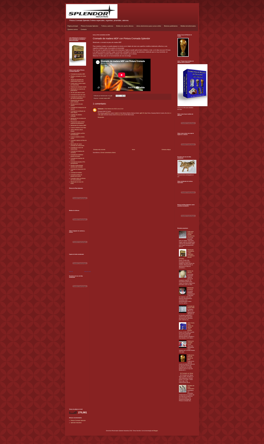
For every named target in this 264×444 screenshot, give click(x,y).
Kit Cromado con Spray (186, 373)
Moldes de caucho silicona (124, 26)
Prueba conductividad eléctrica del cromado (77, 166)
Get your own (87, 271)
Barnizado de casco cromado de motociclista (77, 144)
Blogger (155, 430)
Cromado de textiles (76, 172)
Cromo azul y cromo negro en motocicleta (78, 84)
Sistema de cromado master (78, 87)
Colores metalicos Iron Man (78, 127)
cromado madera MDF (104, 98)
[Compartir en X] (121, 96)
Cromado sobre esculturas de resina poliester (78, 179)
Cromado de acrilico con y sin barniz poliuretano (78, 97)
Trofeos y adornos (107, 26)
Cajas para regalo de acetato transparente (190, 234)
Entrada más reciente (99, 149)
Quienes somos (73, 29)
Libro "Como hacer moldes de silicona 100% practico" (190, 326)
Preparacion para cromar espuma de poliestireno (78, 122)
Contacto (84, 29)
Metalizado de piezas (190, 288)
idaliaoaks (101, 109)
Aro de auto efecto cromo (78, 92)
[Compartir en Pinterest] (124, 96)
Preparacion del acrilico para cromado (77, 101)
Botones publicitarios (171, 26)
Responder (101, 117)
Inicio (133, 149)
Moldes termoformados (188, 26)
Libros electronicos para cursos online (148, 26)
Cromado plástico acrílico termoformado (78, 134)
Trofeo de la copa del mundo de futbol (190, 357)
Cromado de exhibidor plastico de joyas (77, 155)
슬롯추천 (107, 113)
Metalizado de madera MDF (78, 125)
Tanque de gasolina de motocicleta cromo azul (77, 80)
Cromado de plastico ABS (78, 74)
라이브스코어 (120, 114)
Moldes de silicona (190, 271)
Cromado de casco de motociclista (77, 148)
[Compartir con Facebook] (122, 96)
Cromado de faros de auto (78, 94)
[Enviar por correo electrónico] (117, 96)
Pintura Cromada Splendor (89, 26)
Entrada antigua (166, 149)
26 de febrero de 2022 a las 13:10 (113, 109)
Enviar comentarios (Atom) (108, 152)
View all (71, 271)
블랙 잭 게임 (143, 113)
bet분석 (117, 113)
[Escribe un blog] (119, 96)
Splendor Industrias (76, 422)
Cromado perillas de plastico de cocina (76, 175)
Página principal (72, 26)
